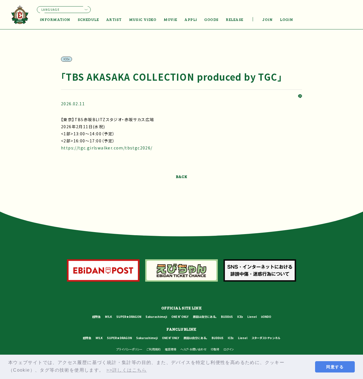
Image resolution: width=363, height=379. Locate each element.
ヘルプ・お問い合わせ (193, 349)
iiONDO (266, 316)
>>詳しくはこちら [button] (126, 370)
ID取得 (215, 349)
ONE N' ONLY (180, 316)
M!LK (108, 316)
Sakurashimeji (156, 316)
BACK (181, 176)
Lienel (252, 316)
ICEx (240, 316)
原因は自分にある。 (205, 316)
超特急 (96, 316)
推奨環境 (170, 349)
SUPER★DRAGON (128, 316)
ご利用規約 (154, 349)
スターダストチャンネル (266, 338)
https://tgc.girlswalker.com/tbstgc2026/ (107, 148)
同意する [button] (335, 367)
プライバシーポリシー (129, 349)
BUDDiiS (227, 316)
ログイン (228, 349)
